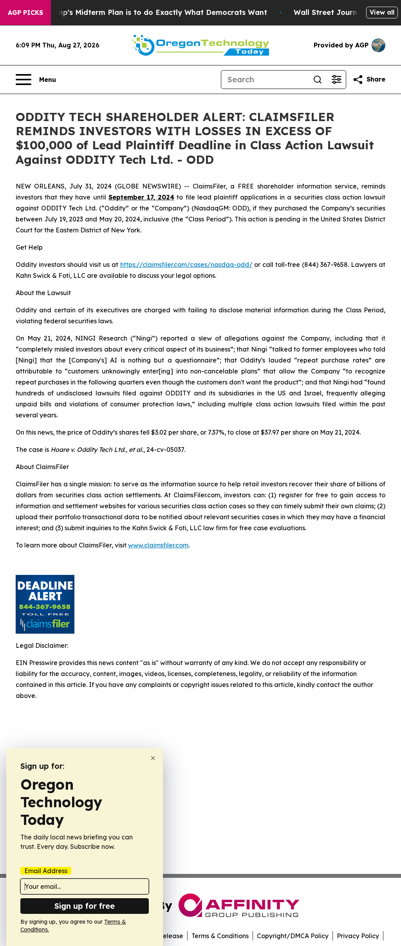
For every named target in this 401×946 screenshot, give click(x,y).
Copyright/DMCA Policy (293, 936)
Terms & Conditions (220, 936)
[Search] (317, 80)
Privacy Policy (358, 936)
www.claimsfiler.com (158, 545)
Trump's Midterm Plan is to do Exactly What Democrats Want (156, 12)
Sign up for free (84, 906)
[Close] (153, 758)
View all (382, 12)
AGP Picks (25, 12)
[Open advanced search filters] (336, 80)
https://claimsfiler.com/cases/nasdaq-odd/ (186, 264)
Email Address (45, 871)
